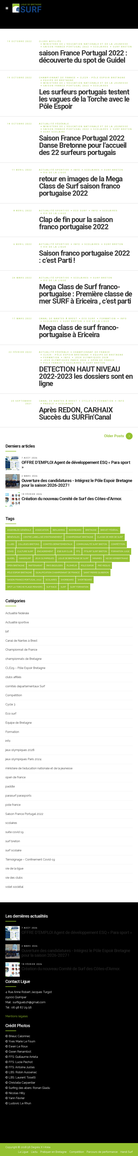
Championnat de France (57, 77)
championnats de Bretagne (23, 658)
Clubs (10, 544)
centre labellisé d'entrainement (42, 537)
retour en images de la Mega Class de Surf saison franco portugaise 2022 (81, 186)
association (42, 530)
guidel (11, 558)
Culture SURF (25, 551)
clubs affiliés (50, 41)
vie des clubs (14, 877)
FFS (78, 551)
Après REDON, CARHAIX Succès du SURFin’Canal (75, 413)
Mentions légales (16, 1016)
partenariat (35, 565)
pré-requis (104, 565)
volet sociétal (14, 886)
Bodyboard (75, 530)
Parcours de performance (102, 1151)
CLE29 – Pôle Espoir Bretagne (25, 668)
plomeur (72, 565)
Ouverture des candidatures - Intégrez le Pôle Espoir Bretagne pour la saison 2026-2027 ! (77, 483)
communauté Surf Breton (91, 544)
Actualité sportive (54, 170)
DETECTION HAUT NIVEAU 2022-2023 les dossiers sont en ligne (86, 376)
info (76, 170)
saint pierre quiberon (96, 572)
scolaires (101, 47)
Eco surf (80, 211)
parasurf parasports (18, 795)
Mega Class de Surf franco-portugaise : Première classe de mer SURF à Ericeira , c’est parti (85, 294)
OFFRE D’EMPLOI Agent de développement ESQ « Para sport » (76, 465)
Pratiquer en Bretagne (53, 1151)
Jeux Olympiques (44, 558)
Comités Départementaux (57, 544)
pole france (52, 363)
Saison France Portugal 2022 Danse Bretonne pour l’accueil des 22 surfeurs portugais (82, 145)
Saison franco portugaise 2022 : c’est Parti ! (84, 257)
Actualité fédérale (54, 124)
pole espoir (87, 565)
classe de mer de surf (110, 537)
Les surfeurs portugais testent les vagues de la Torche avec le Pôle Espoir (84, 99)
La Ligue (23, 1151)
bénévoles (13, 537)
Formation (108, 318)
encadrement (45, 551)
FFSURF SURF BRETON (95, 551)
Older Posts (114, 436)
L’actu (34, 1151)
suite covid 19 (14, 832)
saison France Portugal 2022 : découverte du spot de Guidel (83, 56)
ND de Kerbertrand (117, 558)
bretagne (90, 530)
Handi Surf (126, 1151)
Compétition (13, 695)
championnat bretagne (79, 537)
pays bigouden (54, 565)
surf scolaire (54, 132)
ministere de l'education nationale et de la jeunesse (85, 44)
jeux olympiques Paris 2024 (64, 360)
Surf (63, 587)
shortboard (85, 579)
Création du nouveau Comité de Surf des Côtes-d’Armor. (72, 498)
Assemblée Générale (19, 530)
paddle (48, 404)
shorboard (67, 579)
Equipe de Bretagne (58, 80)
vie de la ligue (54, 172)
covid (10, 551)
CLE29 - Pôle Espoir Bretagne (102, 77)
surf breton (122, 47)
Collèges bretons (28, 544)
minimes (97, 558)
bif (7, 631)
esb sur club (64, 551)
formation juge (120, 551)
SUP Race (51, 587)
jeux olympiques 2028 (92, 357)
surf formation (79, 587)
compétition (118, 544)
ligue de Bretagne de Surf (73, 558)
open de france (103, 360)
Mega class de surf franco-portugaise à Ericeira (78, 331)
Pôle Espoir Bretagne (19, 572)
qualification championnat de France (58, 572)
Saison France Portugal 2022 (66, 47)
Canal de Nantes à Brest (58, 318)
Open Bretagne (15, 565)
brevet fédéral (109, 530)
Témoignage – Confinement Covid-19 (30, 859)
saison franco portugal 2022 (24, 579)
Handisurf (25, 558)
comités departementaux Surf (25, 686)
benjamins (59, 530)
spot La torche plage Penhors (24, 587)
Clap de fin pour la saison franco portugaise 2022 (76, 223)
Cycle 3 (87, 401)
